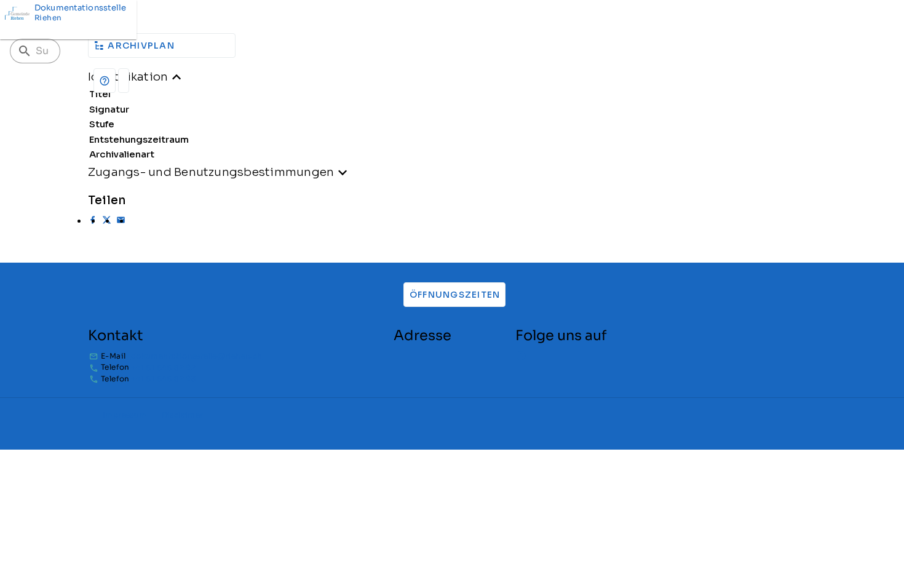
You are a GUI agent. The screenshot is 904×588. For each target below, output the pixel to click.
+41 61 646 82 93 (163, 378)
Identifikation (128, 77)
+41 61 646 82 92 (163, 367)
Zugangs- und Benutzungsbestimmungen (211, 172)
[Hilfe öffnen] (104, 80)
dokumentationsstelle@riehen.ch (197, 355)
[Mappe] (123, 80)
